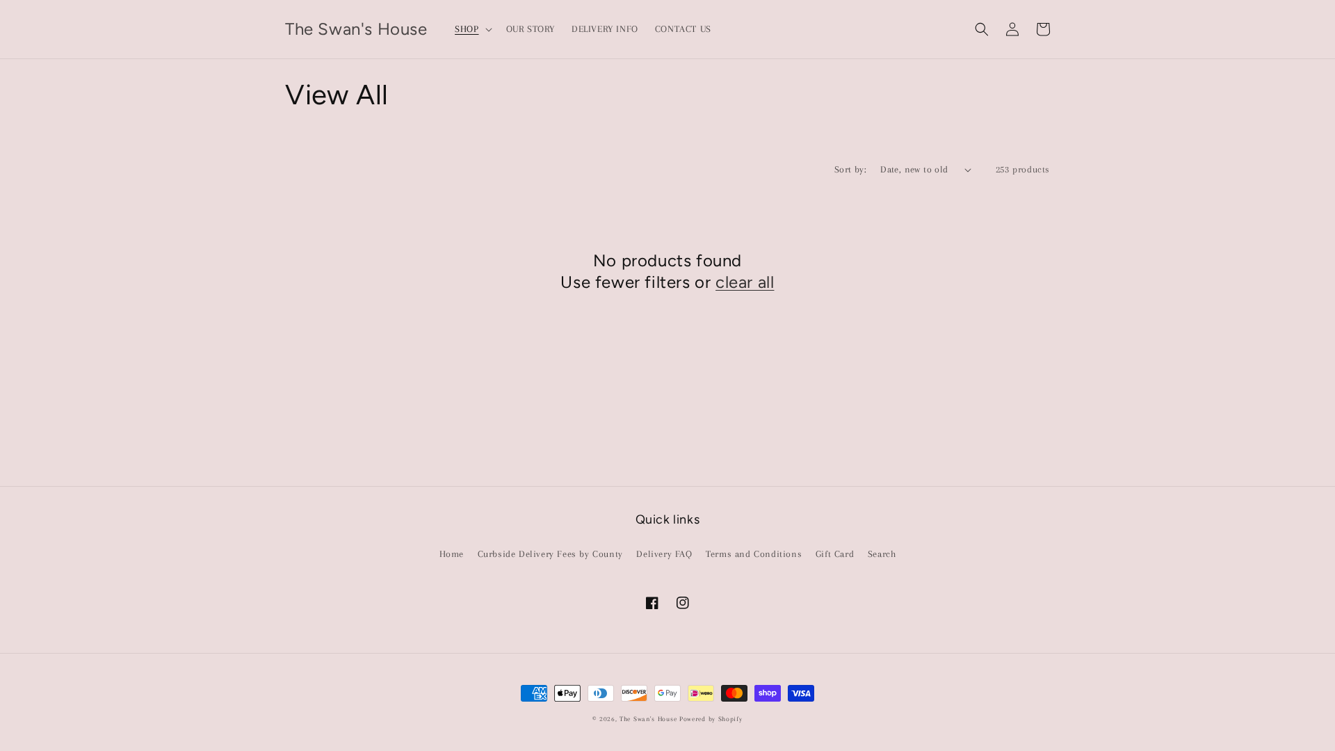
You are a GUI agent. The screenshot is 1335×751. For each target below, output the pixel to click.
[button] (471, 29)
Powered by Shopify (711, 718)
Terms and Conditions (754, 554)
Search (882, 554)
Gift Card (835, 554)
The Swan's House (648, 718)
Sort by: (850, 169)
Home (451, 554)
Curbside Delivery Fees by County (550, 554)
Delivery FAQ (664, 554)
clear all (744, 282)
